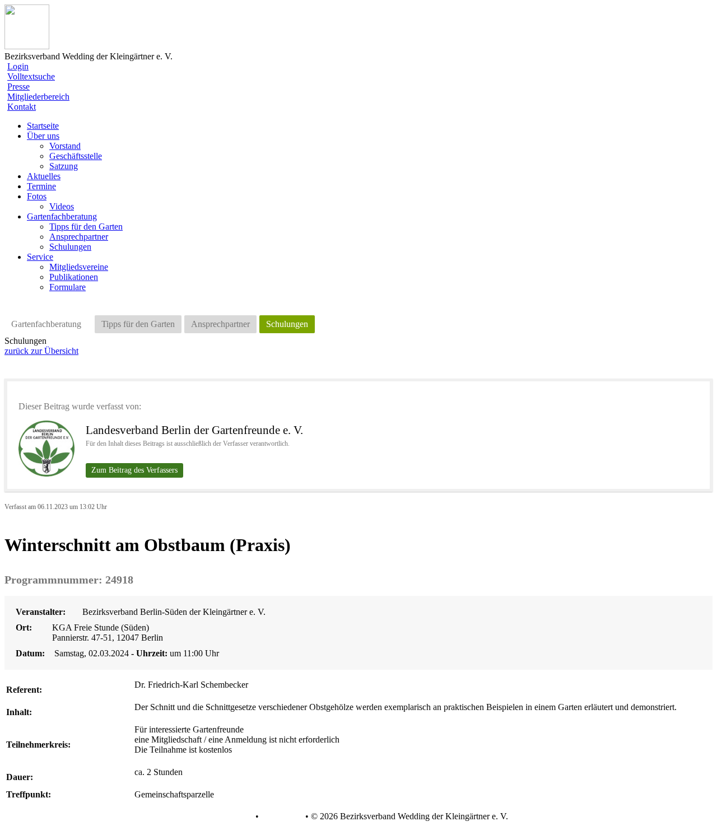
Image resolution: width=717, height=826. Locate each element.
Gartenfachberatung (46, 324)
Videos (61, 206)
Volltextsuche (31, 76)
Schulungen (70, 246)
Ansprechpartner (78, 236)
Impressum (281, 816)
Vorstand (65, 146)
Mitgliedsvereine (78, 267)
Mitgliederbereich (38, 96)
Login (18, 66)
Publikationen (73, 277)
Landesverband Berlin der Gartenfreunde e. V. (194, 430)
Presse (18, 86)
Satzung (63, 166)
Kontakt (21, 106)
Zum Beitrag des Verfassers (134, 470)
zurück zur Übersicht (41, 351)
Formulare (67, 287)
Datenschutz (231, 816)
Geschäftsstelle (75, 156)
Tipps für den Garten (86, 226)
